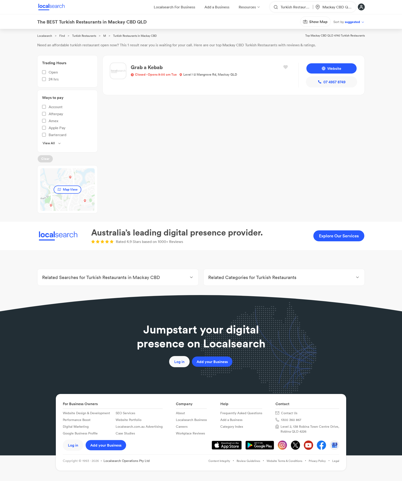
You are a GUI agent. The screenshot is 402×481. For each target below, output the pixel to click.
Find (62, 35)
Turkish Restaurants (84, 35)
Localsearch (44, 35)
